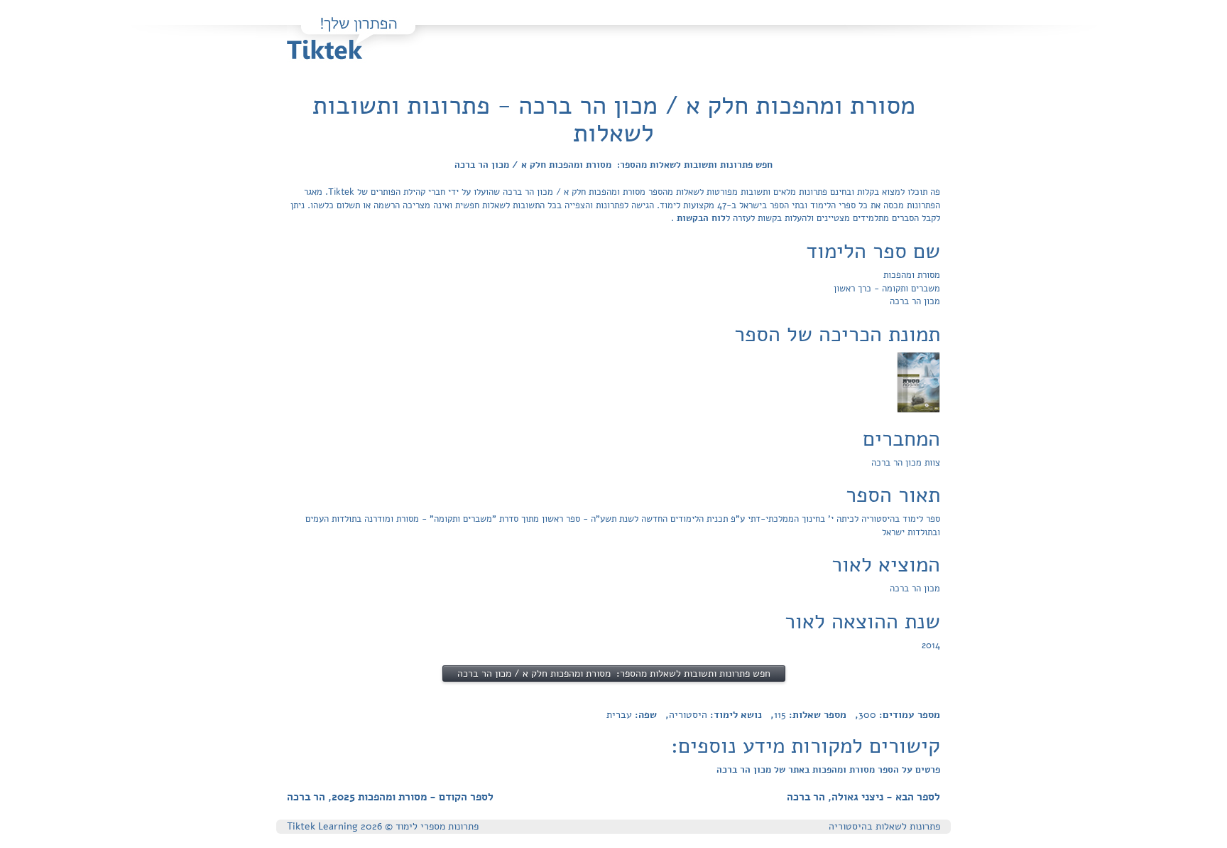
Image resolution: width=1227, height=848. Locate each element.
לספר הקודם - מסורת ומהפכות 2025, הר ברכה (390, 797)
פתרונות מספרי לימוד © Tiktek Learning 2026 (383, 826)
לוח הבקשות (700, 218)
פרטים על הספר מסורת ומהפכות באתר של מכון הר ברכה (828, 769)
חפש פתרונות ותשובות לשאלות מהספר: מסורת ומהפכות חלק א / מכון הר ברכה (613, 165)
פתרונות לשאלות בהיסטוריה (884, 826)
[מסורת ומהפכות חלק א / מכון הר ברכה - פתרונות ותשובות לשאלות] (918, 381)
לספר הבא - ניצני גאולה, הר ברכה (863, 797)
